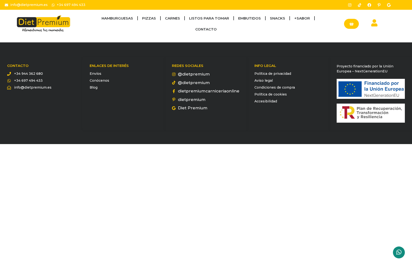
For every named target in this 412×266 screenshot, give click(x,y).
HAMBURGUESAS (117, 18)
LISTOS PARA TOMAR (209, 18)
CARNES (172, 18)
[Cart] (351, 24)
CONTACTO (206, 29)
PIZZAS (149, 18)
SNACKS (277, 18)
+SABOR (302, 18)
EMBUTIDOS (249, 18)
